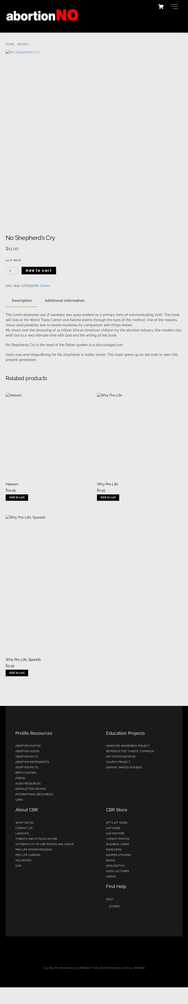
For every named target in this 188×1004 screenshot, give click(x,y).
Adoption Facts (26, 767)
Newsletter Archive (30, 789)
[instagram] (126, 954)
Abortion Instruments (32, 762)
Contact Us (24, 828)
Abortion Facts (26, 756)
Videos (111, 876)
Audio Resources (28, 783)
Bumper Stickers (118, 855)
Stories (114, 906)
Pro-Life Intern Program (33, 849)
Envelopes (114, 849)
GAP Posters (115, 833)
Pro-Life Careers (27, 855)
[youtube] (111, 954)
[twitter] (80, 954)
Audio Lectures (117, 871)
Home (10, 44)
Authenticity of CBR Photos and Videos (44, 844)
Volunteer (23, 860)
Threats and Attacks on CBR (36, 839)
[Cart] (161, 7)
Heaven (12, 484)
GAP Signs (113, 828)
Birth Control (26, 772)
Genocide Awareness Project (128, 745)
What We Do (24, 822)
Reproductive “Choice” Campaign (130, 751)
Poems (20, 778)
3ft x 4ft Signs (116, 822)
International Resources (34, 794)
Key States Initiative (121, 756)
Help (109, 899)
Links (19, 799)
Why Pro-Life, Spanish (23, 659)
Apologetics (115, 865)
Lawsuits (22, 833)
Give (18, 865)
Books (23, 44)
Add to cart (39, 270)
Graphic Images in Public (124, 767)
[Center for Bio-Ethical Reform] (42, 26)
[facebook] (96, 954)
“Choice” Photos (117, 839)
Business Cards (117, 844)
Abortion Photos (28, 745)
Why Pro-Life (107, 484)
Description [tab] (22, 300)
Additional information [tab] (64, 300)
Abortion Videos (27, 751)
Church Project (118, 762)
